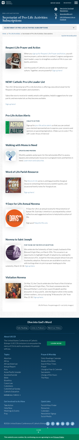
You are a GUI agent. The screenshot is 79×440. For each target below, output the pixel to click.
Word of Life (32, 181)
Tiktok (72, 424)
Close (38, 430)
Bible (6, 378)
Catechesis (8, 386)
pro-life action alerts (43, 125)
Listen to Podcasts (38, 328)
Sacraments (45, 372)
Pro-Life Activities (14, 33)
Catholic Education (11, 391)
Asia (6, 369)
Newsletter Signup (48, 413)
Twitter (48, 424)
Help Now (8, 408)
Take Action (8, 405)
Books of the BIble (48, 361)
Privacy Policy (58, 437)
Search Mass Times (48, 364)
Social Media (46, 416)
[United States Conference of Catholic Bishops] (8, 2)
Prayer (43, 366)
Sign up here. (30, 266)
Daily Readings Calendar (51, 358)
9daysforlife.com (41, 223)
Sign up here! (11, 104)
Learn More (56, 343)
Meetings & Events (11, 411)
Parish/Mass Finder (49, 405)
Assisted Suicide (10, 375)
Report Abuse (55, 3)
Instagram (67, 424)
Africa (6, 361)
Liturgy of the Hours (49, 375)
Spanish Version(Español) (69, 36)
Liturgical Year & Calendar (51, 369)
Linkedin (62, 424)
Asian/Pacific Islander (12, 372)
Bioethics (8, 380)
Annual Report (10, 366)
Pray (6, 413)
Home (4, 33)
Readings (67, 3)
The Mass (45, 378)
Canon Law (8, 383)
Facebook (53, 424)
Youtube (58, 424)
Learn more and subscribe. (34, 160)
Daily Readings (22, 328)
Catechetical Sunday (12, 389)
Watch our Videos (54, 328)
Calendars (45, 411)
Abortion (7, 358)
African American (11, 364)
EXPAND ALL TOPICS (11, 395)
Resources (45, 408)
